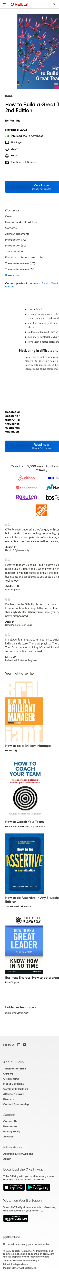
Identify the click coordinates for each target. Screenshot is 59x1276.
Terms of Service (12, 1260)
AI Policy (8, 1136)
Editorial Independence (15, 1264)
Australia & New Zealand (18, 1153)
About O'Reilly (13, 1062)
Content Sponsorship (16, 1104)
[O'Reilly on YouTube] (24, 1044)
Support (9, 1115)
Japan (7, 1159)
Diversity (8, 1099)
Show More (12, 275)
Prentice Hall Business (24, 162)
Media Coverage (13, 1084)
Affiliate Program (13, 1094)
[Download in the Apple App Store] (14, 1190)
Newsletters (10, 1126)
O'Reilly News (11, 1078)
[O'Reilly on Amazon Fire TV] (15, 1221)
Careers (8, 1073)
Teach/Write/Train (14, 1068)
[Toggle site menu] (4, 4)
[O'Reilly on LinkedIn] (18, 1044)
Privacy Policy (11, 1131)
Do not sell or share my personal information (26, 1244)
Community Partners (15, 1089)
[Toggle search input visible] (55, 4)
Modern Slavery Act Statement (19, 1268)
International (12, 1147)
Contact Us (10, 1121)
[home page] (19, 4)
